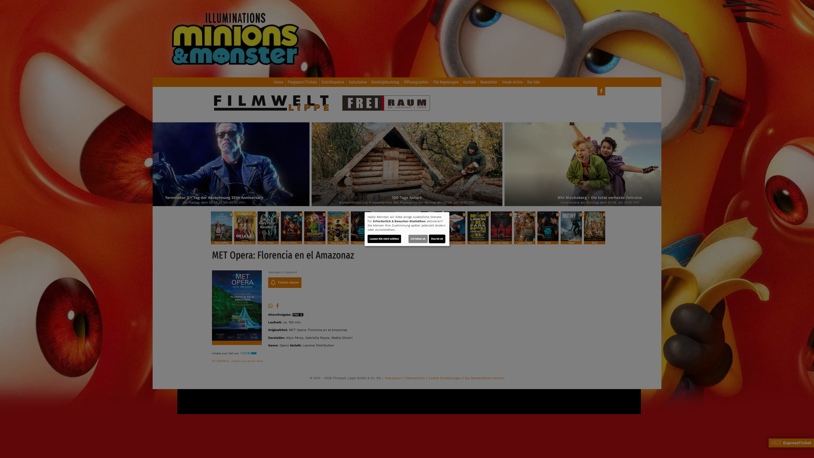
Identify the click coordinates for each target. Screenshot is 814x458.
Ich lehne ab (418, 238)
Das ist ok (437, 238)
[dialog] (407, 229)
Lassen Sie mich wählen (384, 238)
